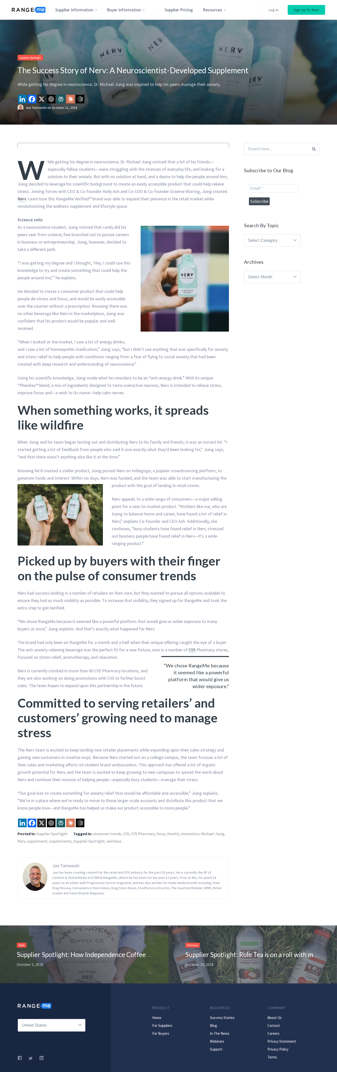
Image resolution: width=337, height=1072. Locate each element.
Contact (273, 1025)
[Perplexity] (60, 99)
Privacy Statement (281, 1041)
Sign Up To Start (306, 10)
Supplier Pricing (179, 10)
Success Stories (222, 1017)
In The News (219, 1033)
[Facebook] (32, 99)
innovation (190, 833)
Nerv (22, 199)
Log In (274, 10)
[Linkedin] (22, 99)
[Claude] (70, 99)
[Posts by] (21, 107)
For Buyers (160, 1033)
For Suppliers (162, 1025)
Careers (273, 1033)
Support (216, 1049)
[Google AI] (80, 99)
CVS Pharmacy (143, 833)
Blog (213, 1025)
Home (156, 1017)
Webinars (217, 1041)
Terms (272, 1057)
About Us (274, 1017)
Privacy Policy (277, 1049)
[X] (41, 99)
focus (161, 833)
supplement (37, 841)
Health (173, 833)
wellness (114, 841)
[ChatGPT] (51, 99)
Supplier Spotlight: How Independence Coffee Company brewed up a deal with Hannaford (142, 955)
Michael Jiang (212, 833)
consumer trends (107, 833)
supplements (60, 841)
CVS (191, 650)
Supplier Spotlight (30, 57)
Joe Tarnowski (36, 107)
